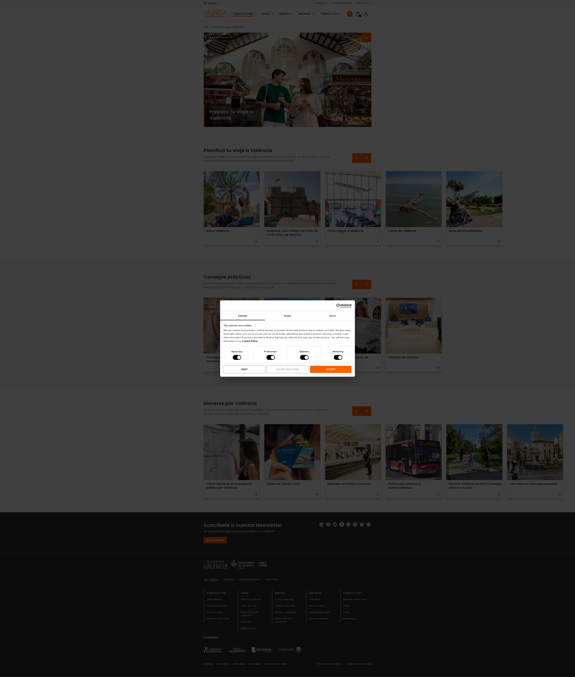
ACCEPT (330, 369)
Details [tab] (287, 315)
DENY (244, 369)
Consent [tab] (242, 315)
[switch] (270, 357)
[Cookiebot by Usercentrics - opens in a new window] (338, 306)
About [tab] (332, 315)
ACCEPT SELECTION (287, 369)
